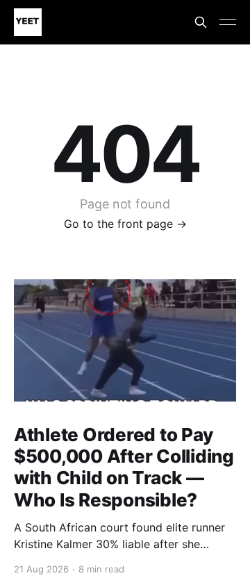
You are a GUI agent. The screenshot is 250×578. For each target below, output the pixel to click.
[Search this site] (201, 22)
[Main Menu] (227, 22)
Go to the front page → (125, 224)
